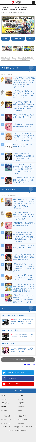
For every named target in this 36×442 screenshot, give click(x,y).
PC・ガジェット (7, 403)
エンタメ (4, 399)
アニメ (21, 399)
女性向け (22, 406)
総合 (3, 395)
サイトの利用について (8, 416)
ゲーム (14, 58)
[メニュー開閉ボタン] (33, 2)
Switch (4, 406)
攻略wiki (4, 410)
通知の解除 (22, 416)
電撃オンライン (5, 58)
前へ (6, 38)
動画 (20, 410)
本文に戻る (18, 38)
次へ (30, 38)
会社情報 (22, 423)
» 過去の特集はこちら (29, 364)
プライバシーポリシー (8, 419)
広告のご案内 (23, 419)
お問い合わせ (6, 423)
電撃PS (21, 403)
